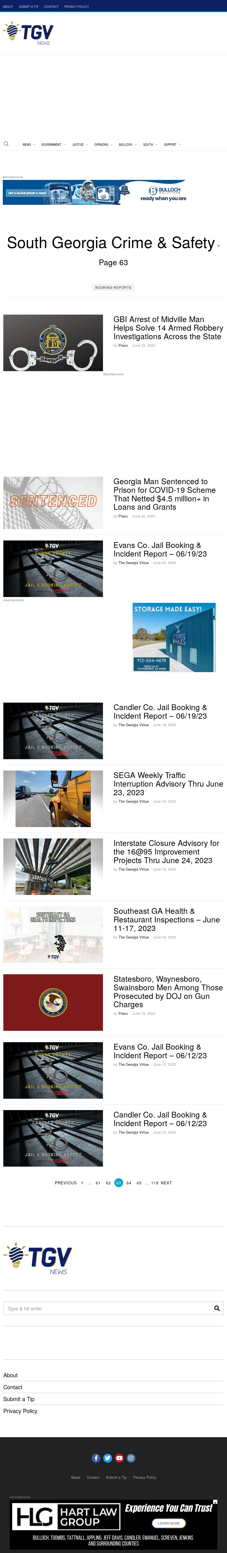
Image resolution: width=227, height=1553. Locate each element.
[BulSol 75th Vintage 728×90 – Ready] (103, 191)
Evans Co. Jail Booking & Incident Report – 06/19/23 (160, 549)
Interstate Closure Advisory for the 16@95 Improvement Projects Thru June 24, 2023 (166, 851)
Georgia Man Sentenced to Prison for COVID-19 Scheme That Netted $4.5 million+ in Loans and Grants (165, 493)
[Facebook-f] (96, 1458)
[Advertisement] (113, 96)
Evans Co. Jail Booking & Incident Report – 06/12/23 (160, 1050)
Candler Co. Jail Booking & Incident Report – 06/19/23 (160, 711)
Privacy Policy (20, 1411)
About (10, 1375)
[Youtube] (119, 1458)
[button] (6, 143)
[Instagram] (131, 1458)
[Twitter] (107, 1458)
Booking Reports (113, 287)
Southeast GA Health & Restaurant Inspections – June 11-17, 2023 (167, 919)
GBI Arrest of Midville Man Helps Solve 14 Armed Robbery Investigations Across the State (168, 327)
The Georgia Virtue (133, 562)
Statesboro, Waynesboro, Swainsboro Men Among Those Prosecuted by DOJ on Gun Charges (168, 991)
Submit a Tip (18, 1399)
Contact (12, 1387)
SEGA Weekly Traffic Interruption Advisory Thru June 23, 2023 (168, 783)
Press (123, 345)
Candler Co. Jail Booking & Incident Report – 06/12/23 (160, 1118)
